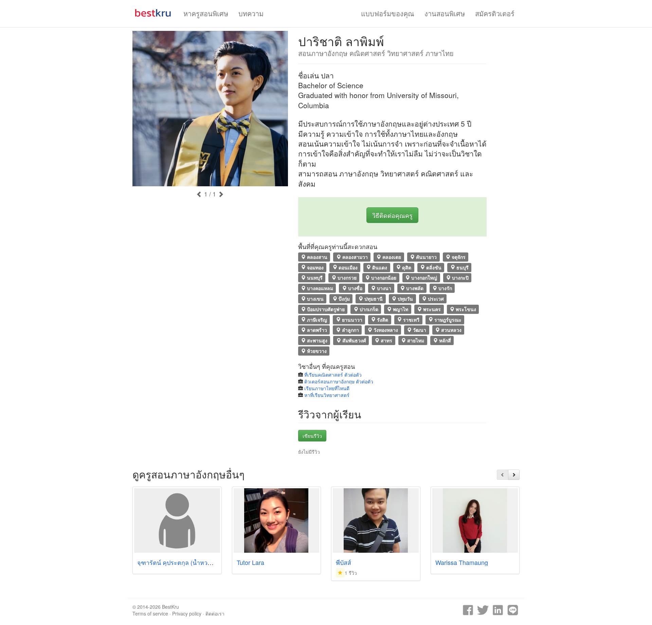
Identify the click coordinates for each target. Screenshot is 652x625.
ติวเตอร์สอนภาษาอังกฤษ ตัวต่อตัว (338, 381)
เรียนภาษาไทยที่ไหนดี (326, 388)
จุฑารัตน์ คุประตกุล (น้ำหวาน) (177, 562)
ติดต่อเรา (214, 613)
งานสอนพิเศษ (444, 13)
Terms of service (150, 613)
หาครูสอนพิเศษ (205, 13)
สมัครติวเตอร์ (494, 13)
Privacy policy (186, 613)
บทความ (251, 13)
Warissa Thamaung (461, 562)
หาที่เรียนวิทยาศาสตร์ (326, 395)
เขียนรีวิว (312, 435)
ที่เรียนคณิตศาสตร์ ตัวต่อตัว (333, 374)
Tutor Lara (250, 562)
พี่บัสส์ (343, 562)
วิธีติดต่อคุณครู (392, 215)
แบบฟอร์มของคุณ (387, 13)
